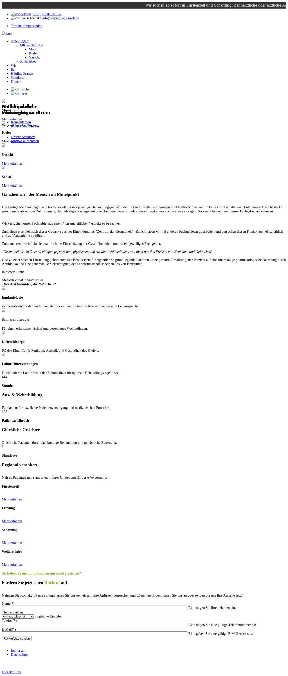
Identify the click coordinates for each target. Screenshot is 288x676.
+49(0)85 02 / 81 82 (47, 14)
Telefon (9, 620)
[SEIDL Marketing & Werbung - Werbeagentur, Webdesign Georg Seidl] (6, 668)
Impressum (18, 650)
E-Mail (9, 629)
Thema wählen (12, 612)
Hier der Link (11, 672)
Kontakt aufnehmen (25, 141)
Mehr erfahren (12, 163)
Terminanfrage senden (26, 26)
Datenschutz (19, 654)
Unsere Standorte (23, 137)
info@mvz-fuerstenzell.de (60, 18)
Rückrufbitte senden (17, 638)
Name (8, 603)
